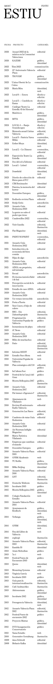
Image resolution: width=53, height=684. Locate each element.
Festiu (45, 6)
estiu (23, 14)
